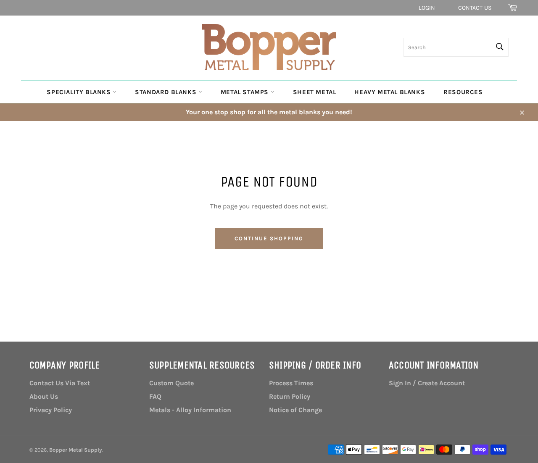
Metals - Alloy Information (190, 410)
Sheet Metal (314, 92)
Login (427, 7)
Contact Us (474, 7)
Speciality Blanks (80, 92)
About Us (43, 396)
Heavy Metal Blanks (389, 92)
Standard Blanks (166, 92)
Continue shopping (269, 238)
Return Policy (289, 396)
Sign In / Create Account (427, 383)
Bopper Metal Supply (75, 450)
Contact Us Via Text (59, 383)
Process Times (291, 383)
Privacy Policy (50, 410)
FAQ (155, 396)
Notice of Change (295, 410)
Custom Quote (171, 383)
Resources (463, 92)
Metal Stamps (246, 92)
